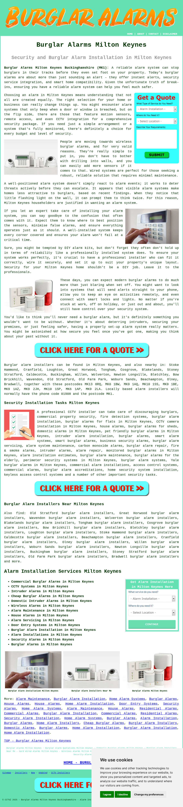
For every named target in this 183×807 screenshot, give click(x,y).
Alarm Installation (158, 718)
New (33, 773)
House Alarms (16, 704)
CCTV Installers (60, 773)
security (136, 475)
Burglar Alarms (163, 699)
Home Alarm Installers (58, 723)
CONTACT (154, 34)
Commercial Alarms (21, 713)
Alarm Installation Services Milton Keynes (62, 571)
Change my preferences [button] (149, 794)
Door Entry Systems (138, 704)
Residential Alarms (158, 708)
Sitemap (6, 773)
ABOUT (140, 34)
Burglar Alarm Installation (79, 699)
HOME (130, 34)
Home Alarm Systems (127, 699)
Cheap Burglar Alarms (104, 723)
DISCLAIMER (170, 34)
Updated (43, 773)
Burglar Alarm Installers (153, 723)
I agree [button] (107, 794)
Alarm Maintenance (33, 699)
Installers (21, 773)
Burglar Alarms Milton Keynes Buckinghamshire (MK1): (56, 68)
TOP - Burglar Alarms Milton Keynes (37, 741)
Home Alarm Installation (89, 704)
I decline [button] (123, 794)
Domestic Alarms (19, 728)
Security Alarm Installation (31, 718)
